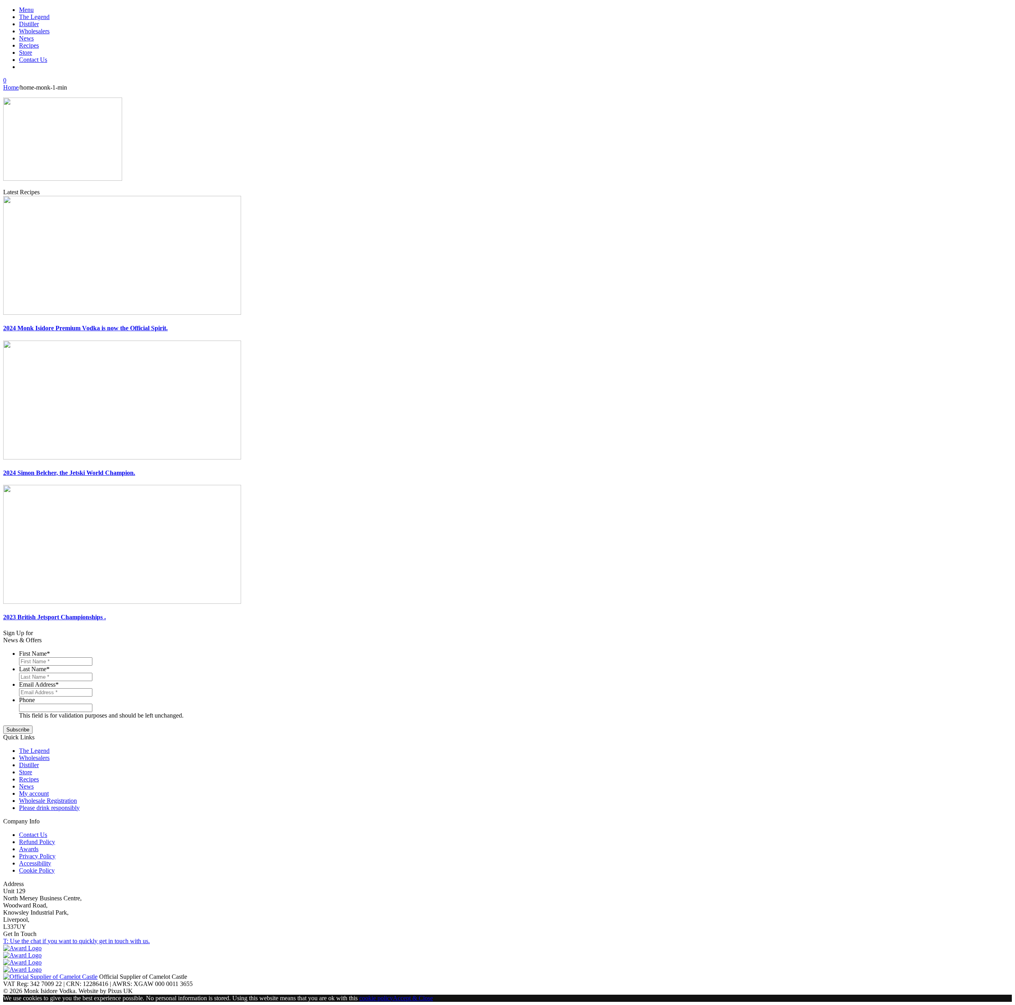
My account (34, 793)
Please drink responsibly (49, 807)
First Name (34, 653)
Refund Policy (37, 841)
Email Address (39, 684)
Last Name (34, 669)
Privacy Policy (37, 856)
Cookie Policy (37, 870)
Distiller (29, 24)
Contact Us (33, 59)
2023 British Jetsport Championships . (54, 617)
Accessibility (35, 863)
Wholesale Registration (48, 800)
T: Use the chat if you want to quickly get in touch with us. (76, 941)
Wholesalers (34, 31)
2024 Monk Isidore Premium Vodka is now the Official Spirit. (85, 328)
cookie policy (376, 998)
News (26, 38)
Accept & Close (413, 998)
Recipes (29, 45)
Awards (28, 849)
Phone (27, 700)
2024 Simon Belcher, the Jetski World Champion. (69, 472)
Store (25, 52)
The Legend (34, 16)
